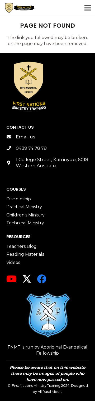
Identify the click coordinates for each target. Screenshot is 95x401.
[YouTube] (11, 278)
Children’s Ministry (25, 215)
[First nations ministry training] (19, 8)
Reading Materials (25, 254)
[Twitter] (26, 279)
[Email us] (11, 137)
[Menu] (87, 8)
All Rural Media (50, 391)
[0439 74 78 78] (11, 148)
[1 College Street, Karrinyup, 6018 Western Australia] (11, 163)
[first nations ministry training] (28, 86)
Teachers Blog (21, 246)
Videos (13, 262)
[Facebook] (41, 278)
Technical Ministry (25, 222)
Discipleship (18, 198)
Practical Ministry (24, 206)
